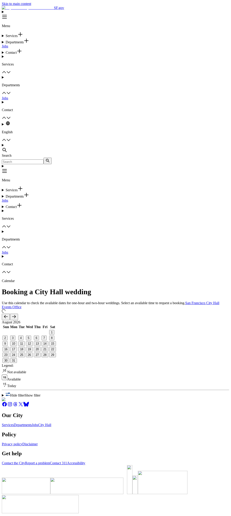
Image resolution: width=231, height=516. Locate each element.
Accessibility (76, 463)
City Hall (44, 425)
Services (8, 425)
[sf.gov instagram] (10, 406)
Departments (23, 425)
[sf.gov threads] (15, 406)
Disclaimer (30, 444)
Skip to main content (16, 4)
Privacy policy (12, 444)
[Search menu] (115, 148)
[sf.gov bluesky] (26, 406)
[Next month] (14, 317)
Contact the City (13, 463)
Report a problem (37, 463)
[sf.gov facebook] (4, 406)
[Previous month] (6, 317)
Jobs (5, 46)
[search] (48, 161)
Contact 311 (58, 463)
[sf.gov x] (20, 406)
